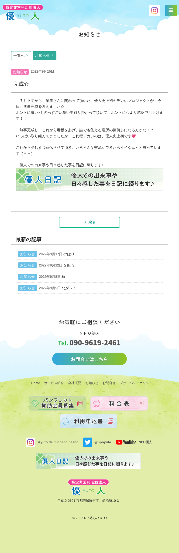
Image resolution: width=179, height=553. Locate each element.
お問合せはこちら (89, 359)
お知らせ (42, 55)
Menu (171, 10)
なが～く (69, 288)
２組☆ (69, 265)
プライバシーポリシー (136, 383)
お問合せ (109, 383)
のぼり (69, 254)
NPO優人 (145, 442)
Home (35, 383)
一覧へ (18, 55)
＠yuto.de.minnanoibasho (57, 442)
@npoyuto (102, 442)
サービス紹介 (54, 383)
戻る (92, 222)
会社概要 (74, 383)
